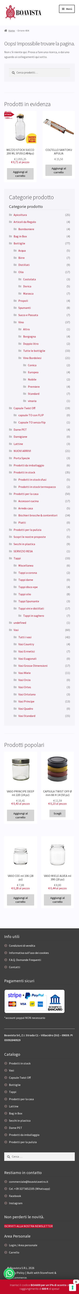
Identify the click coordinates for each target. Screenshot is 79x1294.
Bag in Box (20, 236)
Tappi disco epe (28, 587)
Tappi (17, 558)
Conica (32, 365)
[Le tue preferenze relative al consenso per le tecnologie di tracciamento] (72, 1287)
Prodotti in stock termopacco (37, 487)
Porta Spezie (22, 458)
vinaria (32, 401)
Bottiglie (19, 243)
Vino (21, 322)
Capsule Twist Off (24, 408)
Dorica (27, 286)
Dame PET (20, 429)
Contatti (14, 967)
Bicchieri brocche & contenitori (37, 515)
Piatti (22, 522)
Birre (21, 258)
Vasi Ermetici (26, 651)
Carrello (14, 1252)
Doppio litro (31, 343)
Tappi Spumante (28, 601)
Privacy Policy (15, 1273)
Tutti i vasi (24, 637)
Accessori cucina (28, 501)
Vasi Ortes (24, 687)
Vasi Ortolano (27, 694)
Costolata (29, 279)
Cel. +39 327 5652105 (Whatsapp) (29, 1189)
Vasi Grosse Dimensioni (32, 665)
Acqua (22, 250)
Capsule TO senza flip (32, 422)
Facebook (15, 1196)
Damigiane (20, 436)
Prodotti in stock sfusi (32, 479)
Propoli (23, 301)
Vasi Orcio (24, 680)
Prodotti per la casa (26, 494)
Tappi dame (25, 580)
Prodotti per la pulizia (27, 530)
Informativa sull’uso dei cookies (29, 953)
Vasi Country (26, 644)
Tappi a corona (27, 573)
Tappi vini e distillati (31, 608)
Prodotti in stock (24, 472)
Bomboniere (26, 229)
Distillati (24, 265)
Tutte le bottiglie (34, 351)
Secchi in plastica (24, 544)
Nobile (32, 379)
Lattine (18, 444)
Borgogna (29, 336)
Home (11, 30)
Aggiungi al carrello (20, 174)
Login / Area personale (23, 1245)
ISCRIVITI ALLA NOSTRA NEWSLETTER (28, 1226)
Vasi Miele (24, 673)
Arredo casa (25, 508)
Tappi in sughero (33, 615)
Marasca (28, 293)
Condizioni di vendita (22, 945)
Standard (33, 393)
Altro (26, 329)
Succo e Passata (28, 315)
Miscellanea (25, 565)
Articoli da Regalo (25, 222)
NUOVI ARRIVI (22, 451)
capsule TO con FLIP (31, 415)
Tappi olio (24, 594)
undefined (20, 623)
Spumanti (24, 308)
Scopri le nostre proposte (30, 537)
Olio (21, 272)
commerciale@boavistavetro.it (28, 1181)
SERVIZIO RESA (23, 551)
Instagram (15, 1203)
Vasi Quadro (25, 708)
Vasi (16, 630)
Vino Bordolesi (32, 358)
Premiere (34, 386)
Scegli (57, 813)
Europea (33, 372)
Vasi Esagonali (27, 658)
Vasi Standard (26, 716)
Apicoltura (20, 215)
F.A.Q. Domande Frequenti (25, 960)
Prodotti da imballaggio (29, 465)
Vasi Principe (26, 701)
